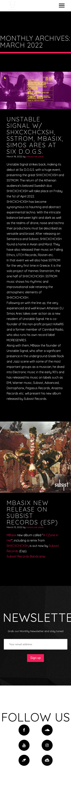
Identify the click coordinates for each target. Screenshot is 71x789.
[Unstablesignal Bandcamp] (24, 760)
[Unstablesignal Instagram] (47, 745)
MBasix (11, 535)
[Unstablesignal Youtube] (24, 745)
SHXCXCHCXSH (17, 546)
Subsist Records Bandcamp (26, 556)
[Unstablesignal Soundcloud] (47, 730)
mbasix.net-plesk (35, 156)
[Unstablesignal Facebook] (24, 730)
